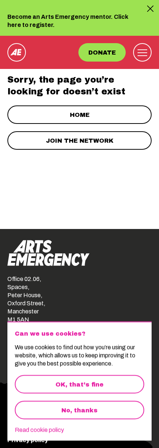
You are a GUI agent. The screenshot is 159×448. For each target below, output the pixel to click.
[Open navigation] (142, 52)
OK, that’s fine (79, 384)
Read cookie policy (39, 430)
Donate (102, 52)
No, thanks (79, 410)
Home (79, 115)
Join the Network (80, 141)
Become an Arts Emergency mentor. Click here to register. (67, 21)
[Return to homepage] (16, 52)
